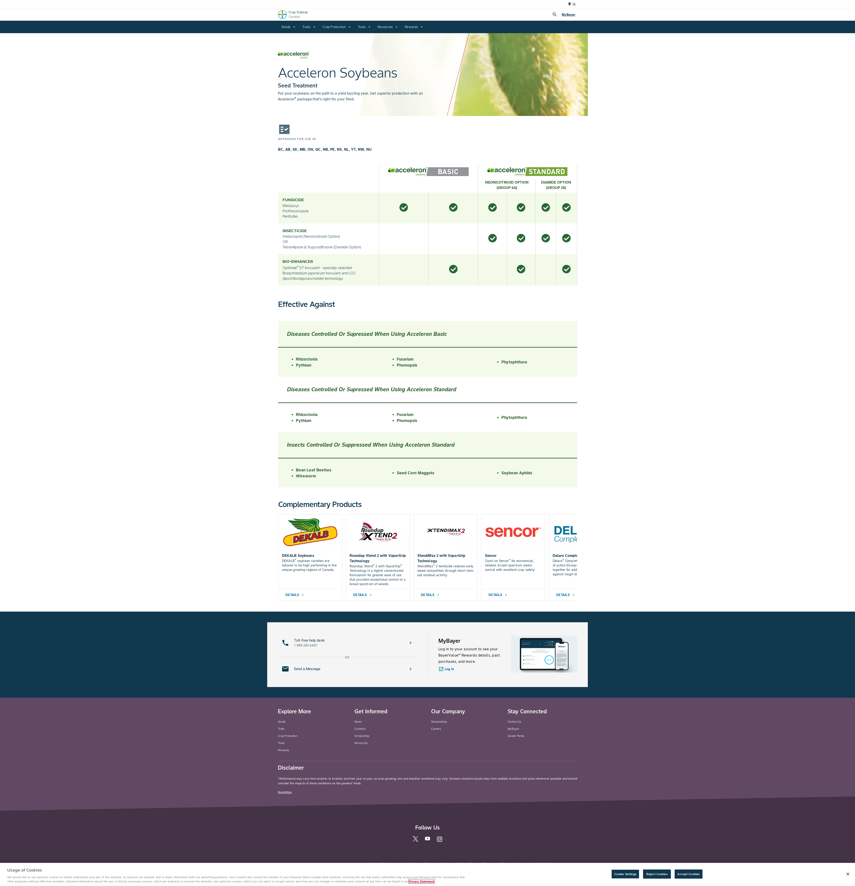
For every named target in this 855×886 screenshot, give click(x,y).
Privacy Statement (421, 881)
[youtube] (427, 840)
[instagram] (439, 841)
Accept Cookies (688, 874)
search (554, 14)
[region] (427, 874)
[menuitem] (288, 27)
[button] (347, 643)
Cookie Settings (625, 874)
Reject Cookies (657, 874)
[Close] (848, 874)
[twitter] (415, 840)
